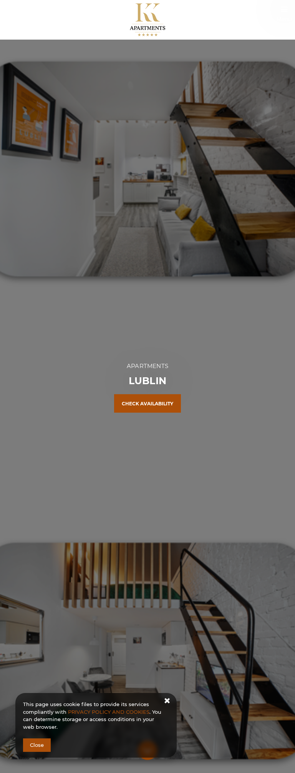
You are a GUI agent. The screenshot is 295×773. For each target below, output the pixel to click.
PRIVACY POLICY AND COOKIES (108, 712)
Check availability (147, 403)
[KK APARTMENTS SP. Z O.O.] (148, 20)
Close (37, 745)
